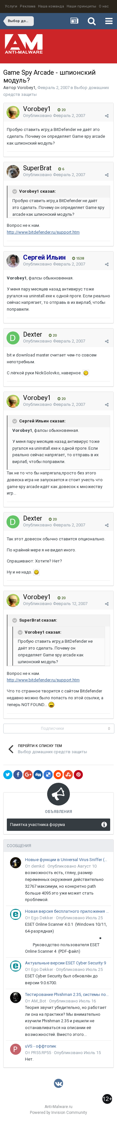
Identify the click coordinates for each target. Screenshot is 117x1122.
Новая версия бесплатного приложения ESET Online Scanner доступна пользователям (67, 911)
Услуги (11, 6)
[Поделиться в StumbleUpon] (68, 774)
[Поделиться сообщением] (107, 115)
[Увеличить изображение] (86, 372)
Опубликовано (54, 115)
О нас (104, 6)
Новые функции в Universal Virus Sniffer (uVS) (67, 859)
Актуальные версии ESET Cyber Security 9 (65, 963)
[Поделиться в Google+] (27, 774)
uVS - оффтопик (40, 1046)
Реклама (27, 6)
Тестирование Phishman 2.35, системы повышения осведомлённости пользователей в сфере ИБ (67, 994)
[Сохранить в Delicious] (48, 774)
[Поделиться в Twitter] (7, 774)
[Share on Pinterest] (78, 774)
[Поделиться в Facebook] (17, 774)
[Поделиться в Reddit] (58, 774)
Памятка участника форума (37, 824)
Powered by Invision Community (58, 1112)
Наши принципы (81, 6)
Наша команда (51, 6)
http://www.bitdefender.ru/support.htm (43, 232)
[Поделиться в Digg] (38, 774)
